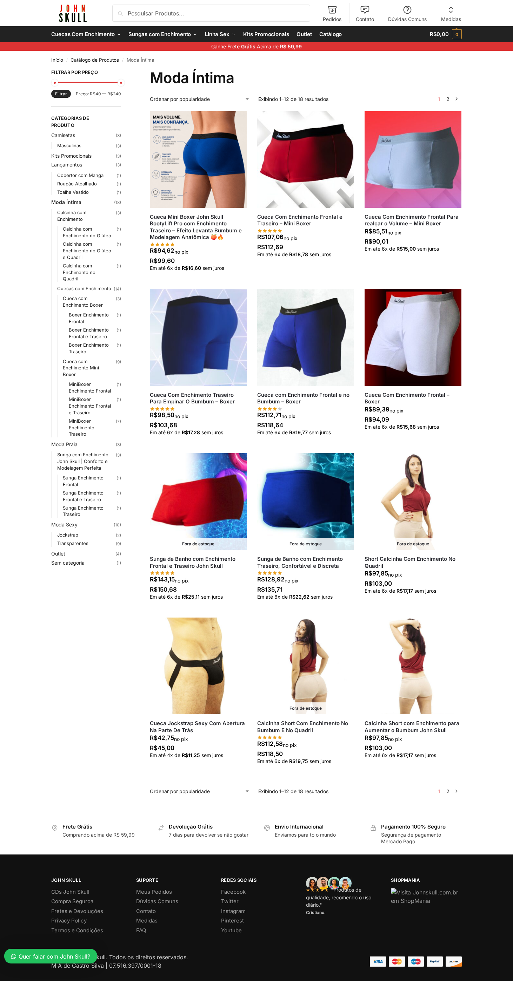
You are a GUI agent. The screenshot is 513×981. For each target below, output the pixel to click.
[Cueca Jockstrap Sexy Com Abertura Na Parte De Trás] (198, 666)
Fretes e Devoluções (77, 911)
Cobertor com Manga (80, 175)
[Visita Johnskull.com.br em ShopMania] (426, 896)
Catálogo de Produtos (95, 60)
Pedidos (332, 19)
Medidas (451, 19)
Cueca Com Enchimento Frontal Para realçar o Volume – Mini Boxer (412, 220)
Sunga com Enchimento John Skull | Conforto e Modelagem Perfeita (82, 461)
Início (57, 60)
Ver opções (198, 282)
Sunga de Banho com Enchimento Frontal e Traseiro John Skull (192, 562)
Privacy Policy (69, 920)
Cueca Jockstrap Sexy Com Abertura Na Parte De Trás (197, 727)
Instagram (233, 911)
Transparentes (72, 543)
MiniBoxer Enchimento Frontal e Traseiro (90, 405)
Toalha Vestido (73, 192)
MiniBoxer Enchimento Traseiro (81, 427)
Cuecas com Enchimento (84, 288)
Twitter (230, 901)
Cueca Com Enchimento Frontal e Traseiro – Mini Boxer (299, 220)
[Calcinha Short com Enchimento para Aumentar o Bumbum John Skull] (413, 666)
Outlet (58, 554)
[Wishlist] (236, 121)
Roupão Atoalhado (77, 183)
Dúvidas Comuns (407, 19)
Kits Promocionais (71, 156)
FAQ (141, 930)
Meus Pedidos (154, 891)
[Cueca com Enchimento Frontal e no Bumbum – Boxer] (305, 337)
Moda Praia (64, 444)
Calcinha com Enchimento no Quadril (79, 272)
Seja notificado (198, 610)
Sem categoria (68, 563)
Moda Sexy (64, 524)
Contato (365, 19)
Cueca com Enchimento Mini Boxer (81, 368)
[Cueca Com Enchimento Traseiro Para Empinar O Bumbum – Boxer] (198, 337)
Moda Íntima (66, 202)
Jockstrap (67, 535)
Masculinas (69, 145)
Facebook (233, 891)
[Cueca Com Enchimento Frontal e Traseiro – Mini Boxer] (305, 159)
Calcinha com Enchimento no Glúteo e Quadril (87, 250)
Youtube (231, 930)
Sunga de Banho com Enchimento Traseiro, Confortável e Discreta (300, 562)
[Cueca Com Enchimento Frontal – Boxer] (413, 337)
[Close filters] (123, 73)
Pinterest (232, 920)
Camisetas (63, 135)
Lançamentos (66, 165)
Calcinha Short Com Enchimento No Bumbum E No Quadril (302, 727)
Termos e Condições (77, 930)
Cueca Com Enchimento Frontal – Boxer (407, 398)
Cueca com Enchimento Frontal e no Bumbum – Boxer (303, 398)
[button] (446, 34)
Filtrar (61, 93)
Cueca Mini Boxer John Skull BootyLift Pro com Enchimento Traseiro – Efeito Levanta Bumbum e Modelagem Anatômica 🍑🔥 (196, 227)
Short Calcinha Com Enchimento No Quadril (410, 562)
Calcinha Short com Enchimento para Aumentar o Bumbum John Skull (412, 727)
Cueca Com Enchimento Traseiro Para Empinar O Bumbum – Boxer (192, 398)
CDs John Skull (70, 891)
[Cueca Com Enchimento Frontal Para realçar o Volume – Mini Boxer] (413, 159)
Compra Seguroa (72, 901)
